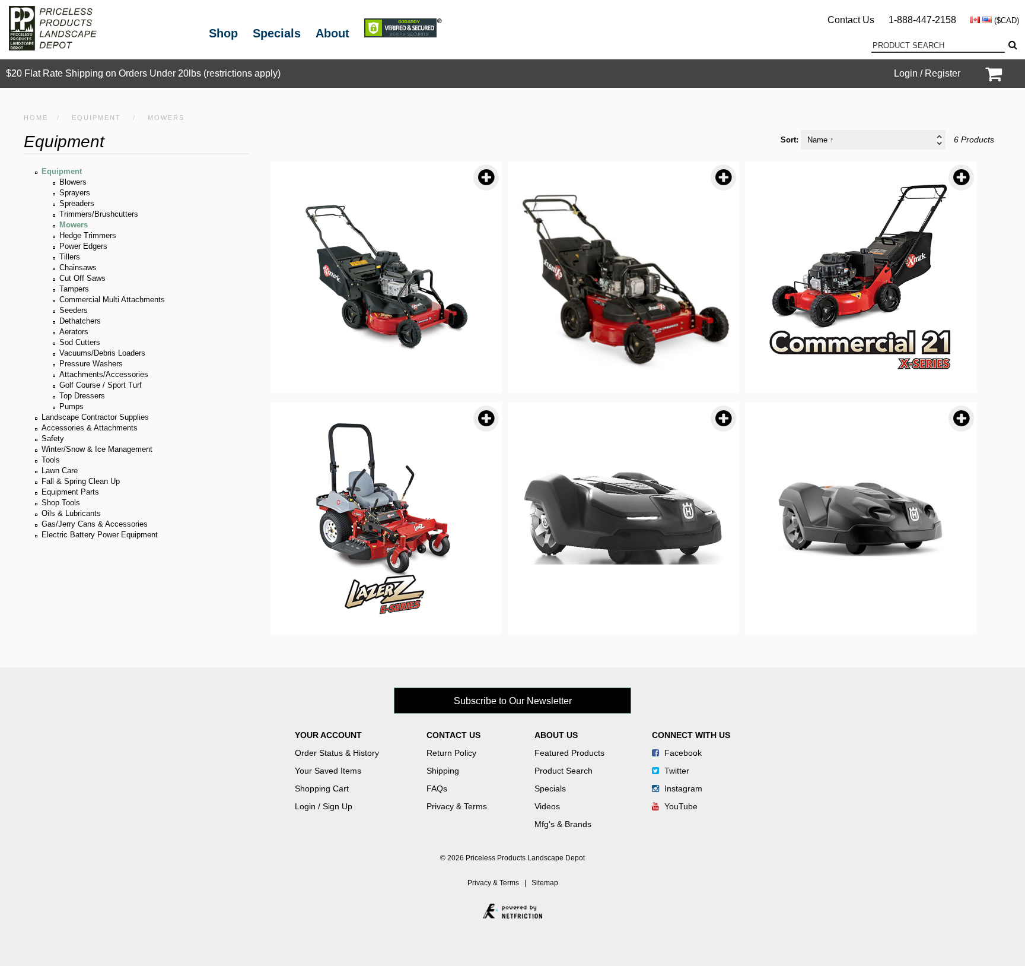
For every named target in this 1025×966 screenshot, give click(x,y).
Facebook (682, 753)
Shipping (442, 770)
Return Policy (451, 753)
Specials (277, 33)
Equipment (96, 117)
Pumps (71, 406)
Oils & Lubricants (71, 513)
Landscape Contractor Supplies (95, 417)
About (332, 33)
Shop (223, 33)
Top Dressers (82, 395)
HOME (36, 117)
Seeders (73, 310)
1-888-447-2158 (922, 20)
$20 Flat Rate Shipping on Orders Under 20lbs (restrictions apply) (143, 73)
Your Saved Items (328, 770)
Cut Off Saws (82, 278)
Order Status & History (337, 753)
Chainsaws (78, 267)
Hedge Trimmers (87, 235)
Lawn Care (60, 470)
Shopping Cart (322, 788)
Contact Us (850, 20)
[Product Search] (1012, 45)
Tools (51, 459)
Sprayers (74, 192)
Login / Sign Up (323, 806)
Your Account (328, 735)
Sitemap (544, 883)
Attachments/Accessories (103, 374)
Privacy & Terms (456, 806)
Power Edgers (83, 246)
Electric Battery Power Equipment (100, 534)
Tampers (74, 288)
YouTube (680, 806)
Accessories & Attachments (90, 427)
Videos (547, 806)
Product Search (563, 770)
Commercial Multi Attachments (112, 299)
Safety (53, 438)
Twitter (675, 770)
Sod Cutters (79, 342)
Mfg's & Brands (562, 824)
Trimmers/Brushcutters (98, 214)
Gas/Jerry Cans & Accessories (95, 524)
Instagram (682, 788)
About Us (556, 735)
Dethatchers (80, 320)
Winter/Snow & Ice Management (97, 449)
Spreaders (76, 203)
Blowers (73, 182)
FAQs (436, 788)
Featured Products (569, 753)
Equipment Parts (70, 491)
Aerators (73, 331)
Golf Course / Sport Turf (100, 385)
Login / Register (927, 73)
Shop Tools (61, 502)
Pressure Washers (91, 363)
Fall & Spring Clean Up (81, 481)
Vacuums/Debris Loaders (102, 353)
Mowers (73, 224)
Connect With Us (691, 735)
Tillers (69, 256)
